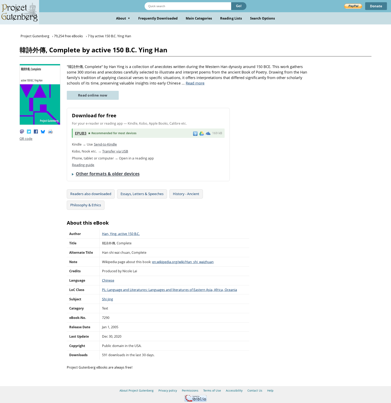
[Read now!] (40, 123)
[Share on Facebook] (36, 131)
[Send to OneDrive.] (208, 133)
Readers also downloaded (90, 193)
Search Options (262, 18)
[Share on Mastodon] (22, 131)
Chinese (108, 280)
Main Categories (199, 18)
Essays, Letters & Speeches (142, 193)
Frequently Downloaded (158, 18)
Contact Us (254, 390)
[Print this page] (50, 131)
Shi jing (107, 299)
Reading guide (83, 165)
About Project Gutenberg (137, 390)
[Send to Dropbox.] (195, 133)
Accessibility (234, 390)
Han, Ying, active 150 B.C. (121, 234)
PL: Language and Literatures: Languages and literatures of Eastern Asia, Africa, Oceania (169, 290)
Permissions (190, 390)
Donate (376, 6)
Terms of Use (212, 390)
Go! (239, 6)
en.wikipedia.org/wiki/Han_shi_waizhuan (183, 262)
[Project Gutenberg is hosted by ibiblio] (195, 400)
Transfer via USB (115, 151)
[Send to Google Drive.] (201, 133)
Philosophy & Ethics (85, 205)
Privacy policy (167, 390)
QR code (26, 138)
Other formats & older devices (107, 173)
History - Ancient (186, 193)
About (123, 18)
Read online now (93, 95)
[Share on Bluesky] (43, 131)
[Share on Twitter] (29, 131)
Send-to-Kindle (105, 144)
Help (270, 390)
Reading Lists (231, 18)
